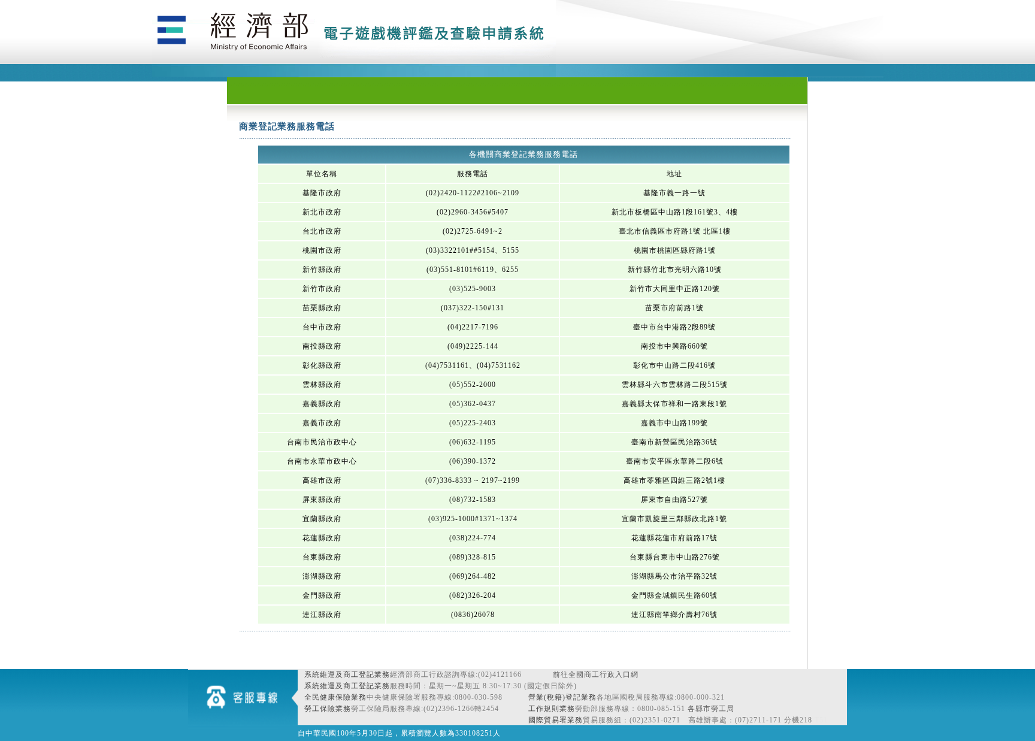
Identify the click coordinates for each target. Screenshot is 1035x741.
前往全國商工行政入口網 (595, 674)
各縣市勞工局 (711, 708)
